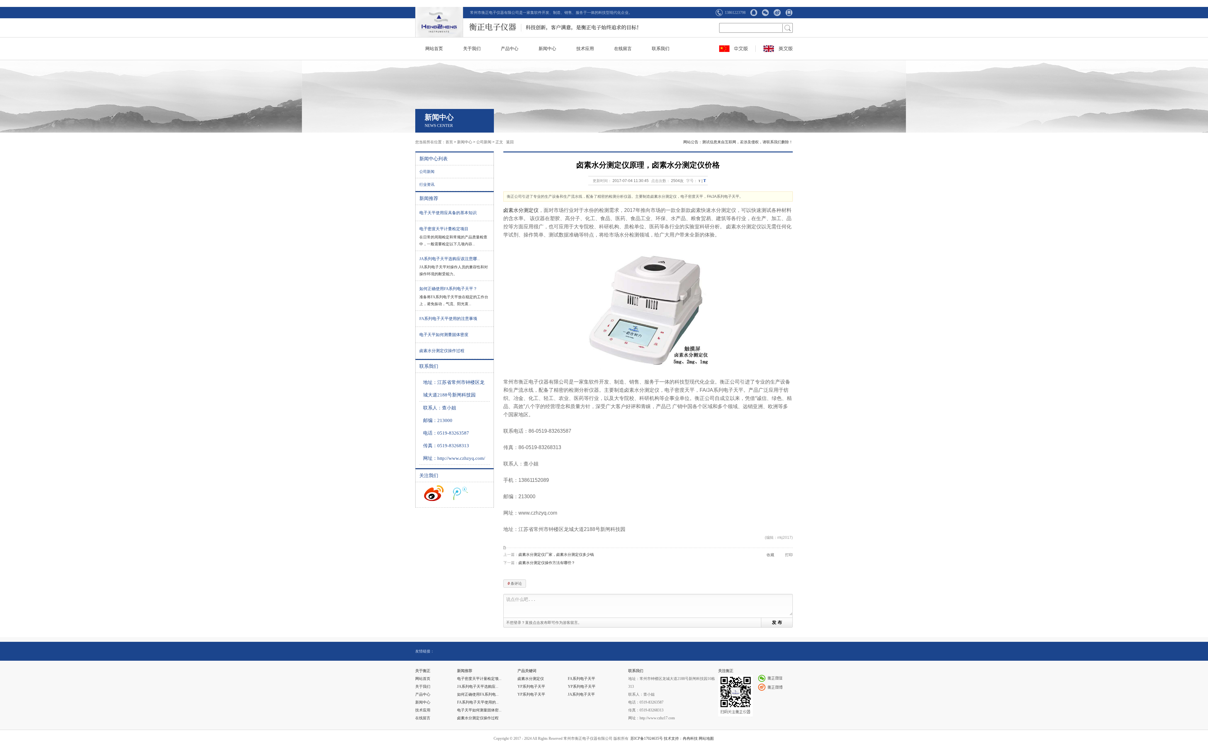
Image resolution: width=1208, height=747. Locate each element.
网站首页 (434, 48)
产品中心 (509, 48)
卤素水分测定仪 (521, 210)
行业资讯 (426, 184)
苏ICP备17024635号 (646, 738)
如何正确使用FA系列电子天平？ (448, 288)
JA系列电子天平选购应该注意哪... (449, 258)
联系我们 (660, 48)
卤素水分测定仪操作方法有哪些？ (546, 563)
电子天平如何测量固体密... (479, 710)
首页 (449, 142)
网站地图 (706, 738)
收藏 (770, 555)
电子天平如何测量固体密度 (443, 334)
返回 (510, 142)
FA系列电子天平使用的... (478, 702)
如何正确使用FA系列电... (478, 694)
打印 (789, 555)
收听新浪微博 (434, 493)
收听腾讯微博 (460, 493)
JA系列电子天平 (581, 694)
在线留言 (623, 48)
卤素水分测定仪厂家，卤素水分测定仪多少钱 (556, 554)
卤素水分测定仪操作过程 (441, 350)
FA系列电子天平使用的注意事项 (448, 318)
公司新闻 (483, 142)
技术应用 (585, 48)
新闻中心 (547, 48)
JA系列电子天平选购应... (477, 686)
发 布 (777, 622)
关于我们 (472, 48)
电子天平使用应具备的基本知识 (448, 212)
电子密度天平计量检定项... (479, 678)
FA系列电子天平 (581, 678)
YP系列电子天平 (531, 686)
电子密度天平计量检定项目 (443, 228)
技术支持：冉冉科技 (681, 738)
